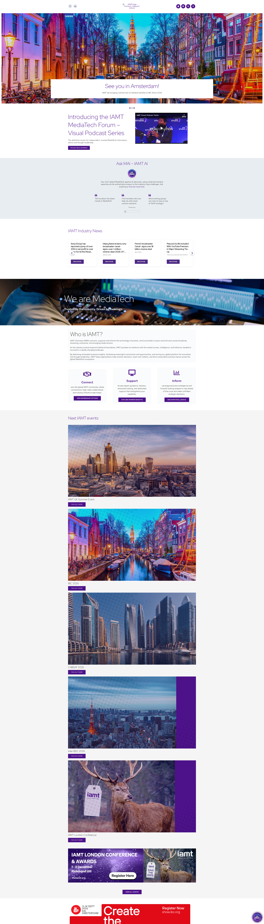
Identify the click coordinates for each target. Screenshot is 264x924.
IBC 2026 (73, 583)
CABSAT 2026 (76, 667)
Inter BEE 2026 (76, 751)
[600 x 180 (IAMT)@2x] (130, 903)
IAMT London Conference (82, 835)
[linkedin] (75, 6)
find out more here (136, 187)
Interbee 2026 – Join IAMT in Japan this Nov (127, 86)
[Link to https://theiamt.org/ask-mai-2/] (178, 6)
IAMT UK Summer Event (81, 499)
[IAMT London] (132, 849)
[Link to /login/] (183, 6)
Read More (72, 261)
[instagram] (70, 6)
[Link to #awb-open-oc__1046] (188, 6)
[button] (131, 108)
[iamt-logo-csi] (132, 4)
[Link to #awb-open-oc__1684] (193, 6)
